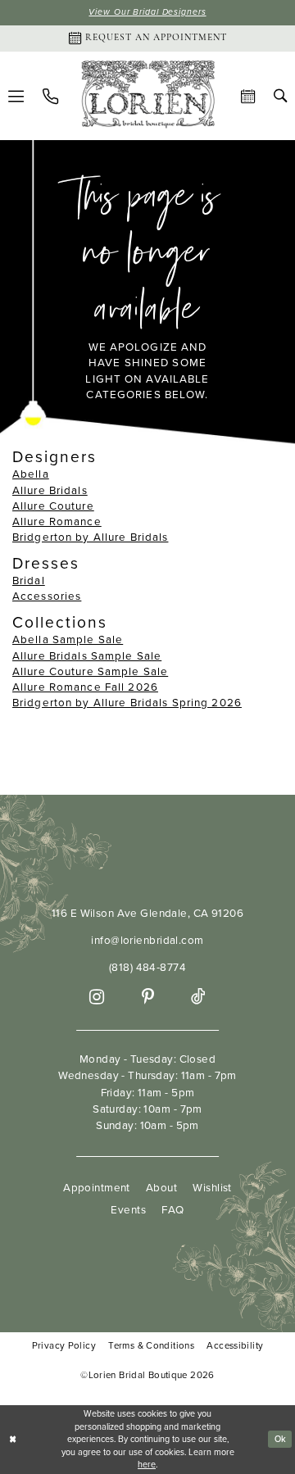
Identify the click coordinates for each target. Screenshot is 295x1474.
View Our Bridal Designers (147, 12)
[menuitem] (50, 96)
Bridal (28, 580)
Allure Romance (57, 521)
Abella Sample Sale (67, 639)
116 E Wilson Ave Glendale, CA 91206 (147, 913)
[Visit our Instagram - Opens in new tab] (96, 996)
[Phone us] (50, 96)
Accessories (46, 595)
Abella (30, 473)
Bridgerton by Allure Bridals (90, 536)
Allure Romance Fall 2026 (85, 686)
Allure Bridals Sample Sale (86, 655)
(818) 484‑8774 (147, 967)
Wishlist (212, 1187)
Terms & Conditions (151, 1346)
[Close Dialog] (13, 1439)
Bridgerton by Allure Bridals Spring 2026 (127, 702)
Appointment (96, 1187)
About (161, 1187)
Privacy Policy (64, 1346)
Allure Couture (53, 505)
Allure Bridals (50, 490)
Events (128, 1209)
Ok (281, 1438)
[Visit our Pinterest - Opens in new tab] (148, 996)
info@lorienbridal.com (147, 940)
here (147, 1464)
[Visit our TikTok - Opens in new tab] (198, 996)
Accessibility (234, 1346)
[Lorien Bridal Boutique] (148, 96)
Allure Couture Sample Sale (90, 671)
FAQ (172, 1209)
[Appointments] (248, 96)
